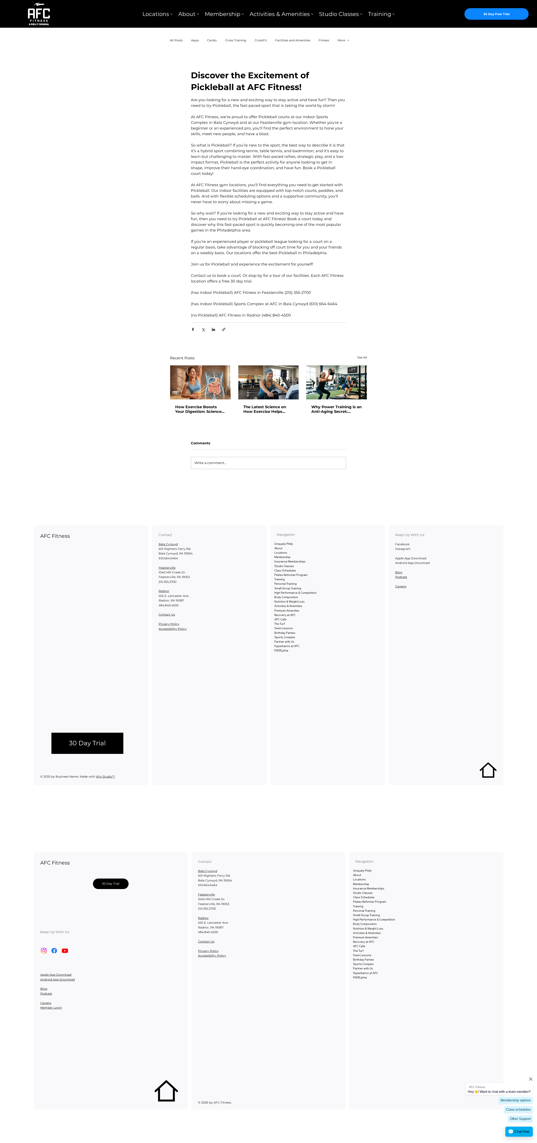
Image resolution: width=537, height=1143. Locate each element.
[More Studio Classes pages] (361, 14)
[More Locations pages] (171, 14)
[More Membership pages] (243, 14)
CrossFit (261, 40)
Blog (398, 572)
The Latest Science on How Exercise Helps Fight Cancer (264, 409)
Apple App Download (55, 975)
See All (362, 357)
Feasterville (167, 568)
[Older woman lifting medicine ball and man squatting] (336, 382)
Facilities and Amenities (292, 40)
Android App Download (57, 979)
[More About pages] (198, 14)
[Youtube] (65, 950)
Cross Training (235, 40)
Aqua (195, 40)
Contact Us (167, 614)
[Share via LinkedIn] (213, 329)
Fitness (324, 40)
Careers (400, 586)
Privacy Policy (169, 624)
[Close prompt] (531, 1079)
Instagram (403, 549)
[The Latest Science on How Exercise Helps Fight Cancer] (268, 382)
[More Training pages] (393, 14)
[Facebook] (54, 950)
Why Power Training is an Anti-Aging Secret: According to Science (336, 409)
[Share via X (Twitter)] (203, 329)
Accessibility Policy (173, 629)
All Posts (176, 40)
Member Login (51, 1008)
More (341, 40)
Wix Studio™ (105, 776)
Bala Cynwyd (168, 544)
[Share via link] (224, 329)
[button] (87, 743)
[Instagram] (43, 950)
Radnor (164, 591)
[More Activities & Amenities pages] (312, 14)
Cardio (212, 40)
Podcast (401, 577)
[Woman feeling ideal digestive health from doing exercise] (200, 382)
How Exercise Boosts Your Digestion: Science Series (198, 409)
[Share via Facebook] (193, 329)
